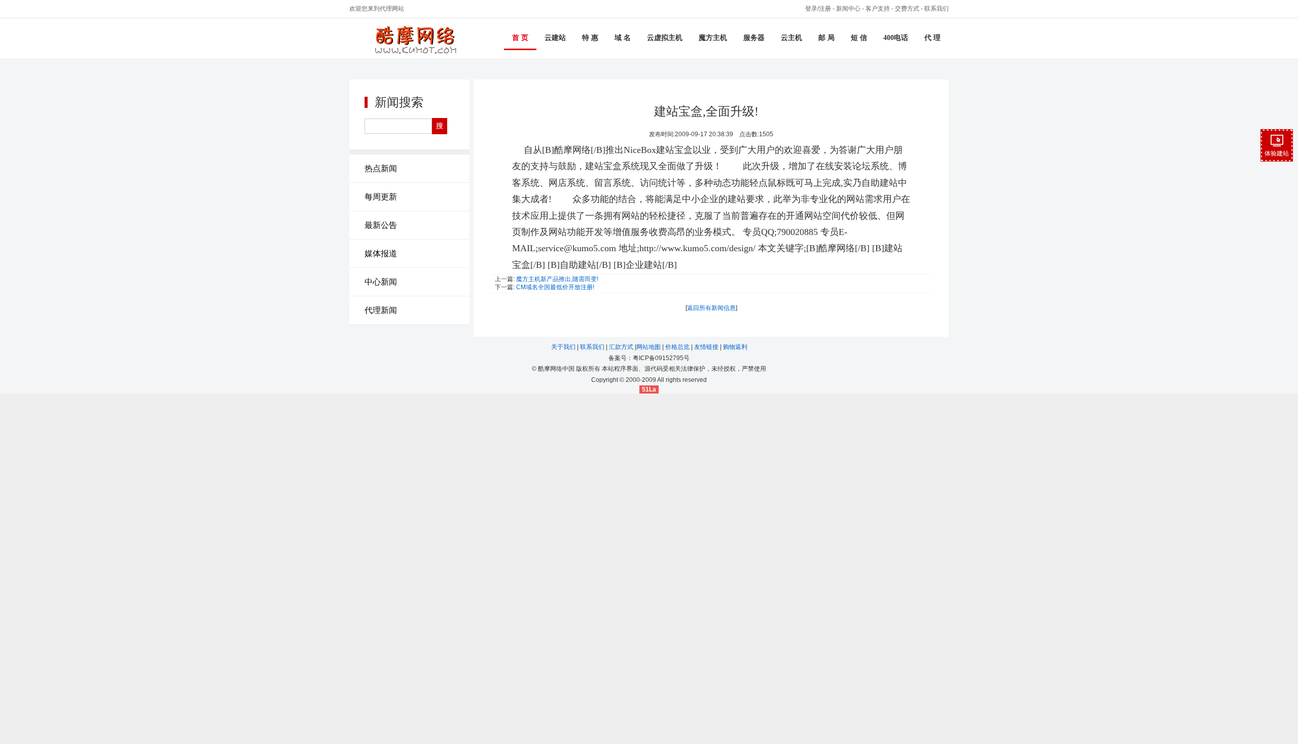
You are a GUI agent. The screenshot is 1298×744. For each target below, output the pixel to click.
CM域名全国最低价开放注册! (555, 287)
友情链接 (707, 346)
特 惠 (590, 38)
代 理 (932, 38)
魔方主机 (713, 38)
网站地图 (649, 346)
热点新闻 (381, 168)
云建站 (555, 38)
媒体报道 (381, 253)
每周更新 (381, 196)
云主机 (791, 38)
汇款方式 (622, 346)
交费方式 (907, 8)
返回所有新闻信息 (711, 307)
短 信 (859, 38)
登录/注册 (818, 8)
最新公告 (381, 225)
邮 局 (826, 38)
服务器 (754, 38)
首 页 (520, 38)
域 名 (623, 38)
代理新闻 (381, 310)
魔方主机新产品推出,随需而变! (557, 279)
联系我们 (936, 8)
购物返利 (735, 346)
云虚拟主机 (664, 38)
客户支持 (878, 8)
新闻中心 (848, 8)
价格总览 (678, 346)
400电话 (895, 38)
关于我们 (564, 346)
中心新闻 (381, 282)
